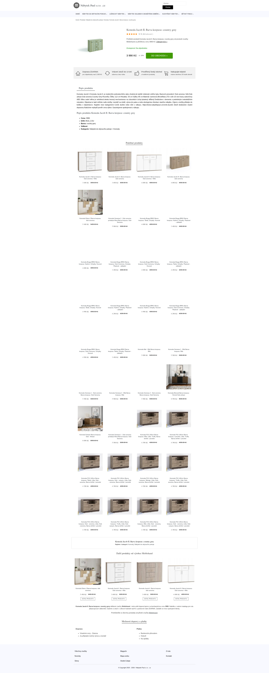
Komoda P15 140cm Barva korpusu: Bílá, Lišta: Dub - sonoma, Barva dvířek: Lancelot (149, 524)
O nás (168, 651)
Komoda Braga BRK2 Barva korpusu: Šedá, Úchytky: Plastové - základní (119, 351)
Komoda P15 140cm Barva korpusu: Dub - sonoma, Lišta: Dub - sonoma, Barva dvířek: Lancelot (90, 524)
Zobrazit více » (161, 42)
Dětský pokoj (186, 14)
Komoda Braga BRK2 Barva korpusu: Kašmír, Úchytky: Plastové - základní (178, 220)
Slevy (77, 661)
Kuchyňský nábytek (170, 14)
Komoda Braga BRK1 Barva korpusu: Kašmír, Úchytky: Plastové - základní (119, 307)
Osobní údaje (125, 661)
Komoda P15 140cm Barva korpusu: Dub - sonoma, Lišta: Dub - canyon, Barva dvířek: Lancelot (178, 524)
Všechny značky (81, 651)
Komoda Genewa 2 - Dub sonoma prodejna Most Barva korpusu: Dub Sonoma (119, 220)
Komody (106, 20)
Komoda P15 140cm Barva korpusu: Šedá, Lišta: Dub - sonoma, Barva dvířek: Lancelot (90, 480)
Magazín (123, 651)
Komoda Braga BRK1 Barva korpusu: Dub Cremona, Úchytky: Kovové (90, 351)
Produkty (82, 20)
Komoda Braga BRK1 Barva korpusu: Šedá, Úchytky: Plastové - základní (178, 264)
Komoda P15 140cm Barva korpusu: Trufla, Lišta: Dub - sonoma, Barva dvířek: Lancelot (178, 480)
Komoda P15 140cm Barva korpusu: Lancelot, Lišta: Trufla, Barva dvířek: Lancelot (178, 436)
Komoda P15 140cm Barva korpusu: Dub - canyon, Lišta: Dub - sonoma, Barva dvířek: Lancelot (119, 480)
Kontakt (169, 656)
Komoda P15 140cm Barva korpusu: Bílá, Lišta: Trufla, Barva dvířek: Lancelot (149, 436)
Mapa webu (124, 656)
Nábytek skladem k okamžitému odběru (143, 14)
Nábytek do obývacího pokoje (94, 14)
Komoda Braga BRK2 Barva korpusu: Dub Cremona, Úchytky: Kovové (149, 264)
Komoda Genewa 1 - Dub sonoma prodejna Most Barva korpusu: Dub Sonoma (119, 436)
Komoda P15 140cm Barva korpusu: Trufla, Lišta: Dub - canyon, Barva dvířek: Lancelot (119, 524)
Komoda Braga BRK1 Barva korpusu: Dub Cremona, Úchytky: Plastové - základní (179, 307)
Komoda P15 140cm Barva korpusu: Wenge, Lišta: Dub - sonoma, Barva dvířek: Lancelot (149, 480)
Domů (78, 14)
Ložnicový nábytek (116, 14)
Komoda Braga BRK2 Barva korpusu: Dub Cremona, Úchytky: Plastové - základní (120, 264)
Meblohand (131, 42)
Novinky (78, 656)
